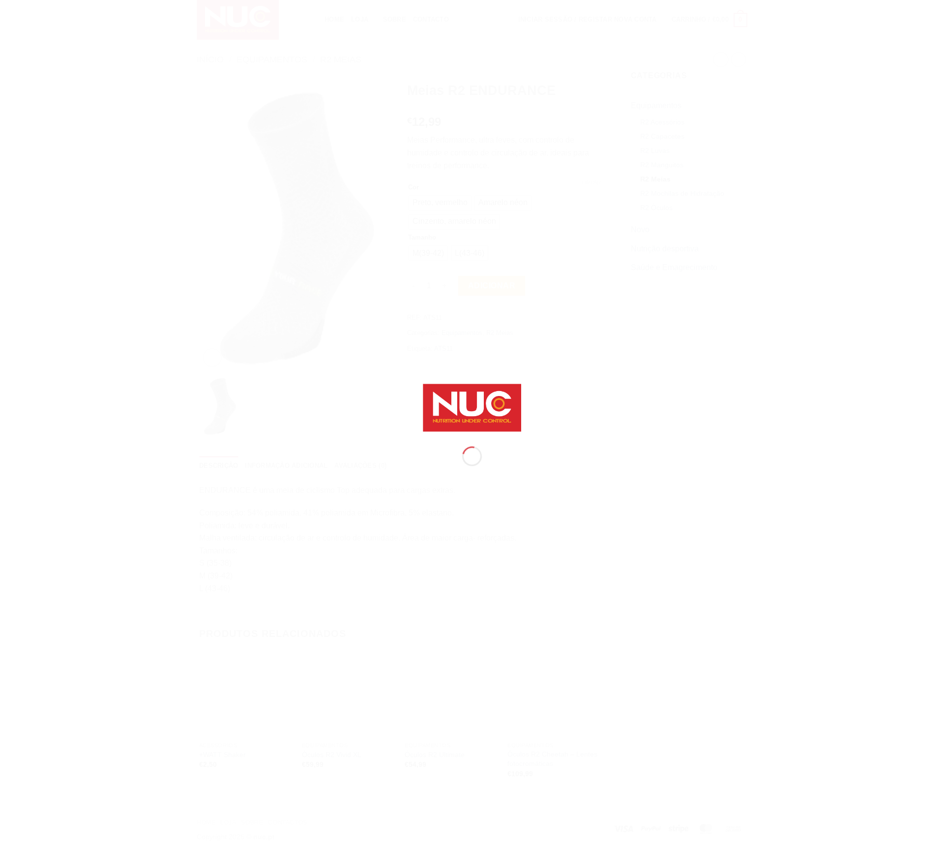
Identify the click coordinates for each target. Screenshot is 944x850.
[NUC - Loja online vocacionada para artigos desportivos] (472, 407)
